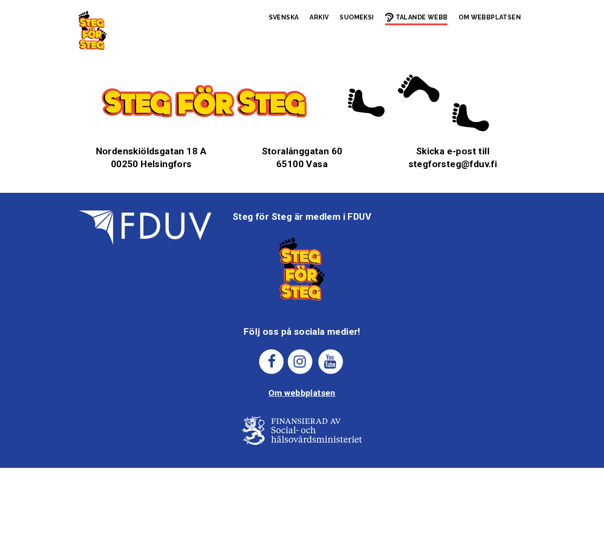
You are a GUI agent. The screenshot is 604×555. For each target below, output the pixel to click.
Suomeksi (357, 17)
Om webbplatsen (490, 17)
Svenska (284, 17)
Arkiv (319, 17)
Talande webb (422, 17)
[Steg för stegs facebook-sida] (271, 361)
